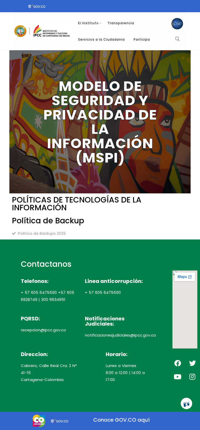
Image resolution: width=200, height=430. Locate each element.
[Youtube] (177, 376)
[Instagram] (192, 376)
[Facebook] (177, 363)
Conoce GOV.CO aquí (121, 419)
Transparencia (121, 23)
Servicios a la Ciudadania (101, 39)
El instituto (88, 23)
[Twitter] (192, 363)
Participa (142, 39)
